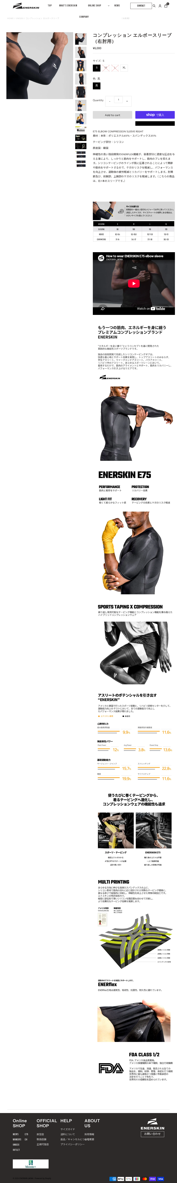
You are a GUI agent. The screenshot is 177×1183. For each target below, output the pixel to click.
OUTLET (16, 1150)
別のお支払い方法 (155, 123)
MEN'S (15, 1134)
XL (124, 67)
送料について (67, 1134)
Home (10, 18)
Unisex (20, 18)
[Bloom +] (31, 1163)
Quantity (98, 100)
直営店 (40, 1134)
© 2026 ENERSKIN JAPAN (23, 1178)
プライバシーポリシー (72, 1144)
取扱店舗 (41, 1139)
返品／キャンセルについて (75, 1139)
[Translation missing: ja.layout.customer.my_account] (160, 6)
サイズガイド (67, 1129)
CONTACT (141, 5)
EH (26, 1139)
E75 (26, 1134)
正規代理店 (43, 1144)
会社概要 (89, 1139)
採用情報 (89, 1134)
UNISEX (16, 1144)
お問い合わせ (152, 1134)
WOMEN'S (17, 1139)
